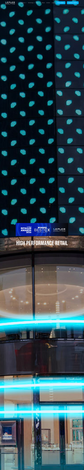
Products (23, 2)
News (37, 2)
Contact (48, 2)
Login (53, 2)
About (43, 2)
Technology (31, 2)
